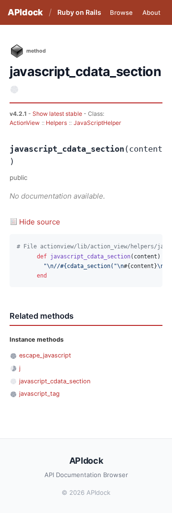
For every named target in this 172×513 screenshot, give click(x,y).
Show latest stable (58, 113)
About (151, 12)
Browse (121, 12)
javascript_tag (39, 393)
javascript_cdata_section (54, 381)
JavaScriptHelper (97, 122)
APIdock (25, 12)
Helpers (56, 122)
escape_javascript (45, 355)
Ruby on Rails (79, 12)
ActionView (25, 122)
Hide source (39, 221)
